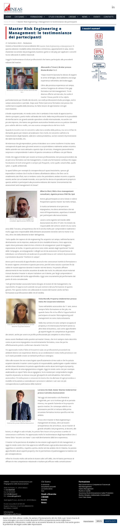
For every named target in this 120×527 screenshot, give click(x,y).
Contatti (108, 17)
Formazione (36, 17)
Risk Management (85, 487)
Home (8, 17)
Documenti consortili (48, 487)
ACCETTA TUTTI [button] (110, 521)
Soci (42, 491)
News (84, 17)
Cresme (72, 17)
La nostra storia (46, 489)
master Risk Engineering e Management (56, 46)
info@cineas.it (12, 494)
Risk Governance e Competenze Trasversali (94, 484)
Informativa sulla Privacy (12, 514)
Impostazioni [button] (88, 521)
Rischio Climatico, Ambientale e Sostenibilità (94, 495)
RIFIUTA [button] (99, 521)
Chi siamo (19, 17)
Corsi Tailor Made (85, 497)
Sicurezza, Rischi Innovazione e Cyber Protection (96, 493)
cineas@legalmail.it (14, 496)
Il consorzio (45, 484)
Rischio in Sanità (84, 491)
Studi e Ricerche (57, 17)
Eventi (97, 17)
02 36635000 (10, 490)
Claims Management (86, 489)
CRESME (44, 497)
